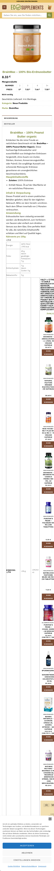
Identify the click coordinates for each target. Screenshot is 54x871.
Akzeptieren (27, 845)
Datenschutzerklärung (29, 866)
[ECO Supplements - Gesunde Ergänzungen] (27, 7)
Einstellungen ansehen (27, 860)
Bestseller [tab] (9, 124)
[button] (50, 819)
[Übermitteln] (49, 15)
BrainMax (14, 108)
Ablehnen (27, 853)
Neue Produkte (20, 103)
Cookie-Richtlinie (14, 866)
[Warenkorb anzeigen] (50, 7)
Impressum (42, 866)
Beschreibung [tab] (11, 118)
